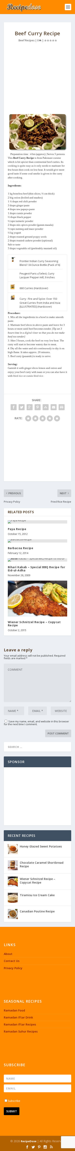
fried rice (18, 375)
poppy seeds (40, 236)
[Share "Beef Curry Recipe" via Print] (62, 407)
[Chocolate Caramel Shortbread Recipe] (13, 865)
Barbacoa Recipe (20, 548)
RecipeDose (28, 1141)
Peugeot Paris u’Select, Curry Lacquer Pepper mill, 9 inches (37, 275)
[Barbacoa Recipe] (37, 541)
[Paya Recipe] (37, 521)
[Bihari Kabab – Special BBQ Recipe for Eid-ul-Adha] (37, 560)
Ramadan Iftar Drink (18, 1017)
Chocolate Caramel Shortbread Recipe (41, 864)
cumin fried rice (34, 375)
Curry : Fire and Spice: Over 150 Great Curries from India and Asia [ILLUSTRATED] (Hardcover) (40, 302)
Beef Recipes (27, 40)
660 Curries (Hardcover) (34, 288)
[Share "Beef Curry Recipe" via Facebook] (14, 407)
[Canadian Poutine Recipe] (13, 914)
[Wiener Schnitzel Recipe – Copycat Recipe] (37, 598)
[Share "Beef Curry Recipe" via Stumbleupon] (46, 407)
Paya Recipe (17, 529)
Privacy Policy (13, 968)
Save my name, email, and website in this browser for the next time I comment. (36, 723)
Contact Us (11, 961)
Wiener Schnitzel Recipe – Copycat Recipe (34, 623)
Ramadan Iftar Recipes (20, 1024)
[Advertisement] (37, 79)
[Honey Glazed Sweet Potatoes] (13, 849)
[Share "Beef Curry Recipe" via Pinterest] (38, 407)
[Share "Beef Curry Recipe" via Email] (54, 407)
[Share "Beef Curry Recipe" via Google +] (30, 407)
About (8, 954)
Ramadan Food (14, 1010)
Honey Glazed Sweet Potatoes (41, 846)
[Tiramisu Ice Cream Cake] (13, 898)
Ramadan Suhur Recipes (21, 1031)
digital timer (31, 332)
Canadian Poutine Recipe (37, 911)
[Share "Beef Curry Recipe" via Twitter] (22, 407)
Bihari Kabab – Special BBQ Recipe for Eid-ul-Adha (36, 568)
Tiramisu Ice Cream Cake (37, 895)
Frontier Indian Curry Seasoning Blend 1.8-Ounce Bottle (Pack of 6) (40, 263)
